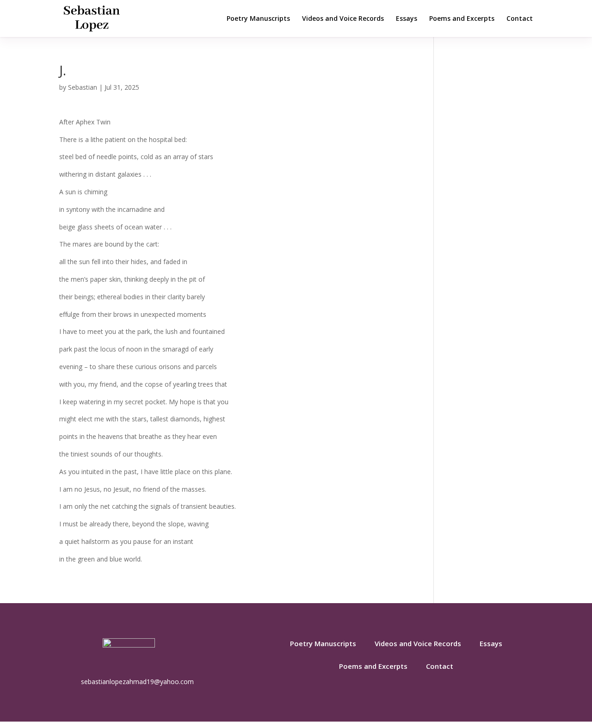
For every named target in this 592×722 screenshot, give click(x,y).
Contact (519, 19)
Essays (406, 19)
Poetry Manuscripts (258, 19)
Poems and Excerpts (461, 19)
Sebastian (82, 87)
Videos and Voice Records (343, 19)
